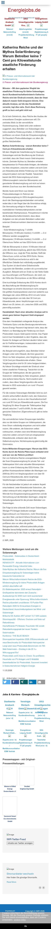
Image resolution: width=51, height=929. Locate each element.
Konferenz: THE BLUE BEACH (16, 635)
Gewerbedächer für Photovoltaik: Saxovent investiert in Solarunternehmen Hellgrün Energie (25, 664)
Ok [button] (25, 926)
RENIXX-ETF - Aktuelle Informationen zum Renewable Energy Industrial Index (21, 564)
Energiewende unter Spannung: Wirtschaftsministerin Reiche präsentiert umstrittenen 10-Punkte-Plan (25, 601)
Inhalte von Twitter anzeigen (20, 843)
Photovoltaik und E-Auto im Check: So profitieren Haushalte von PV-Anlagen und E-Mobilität (23, 657)
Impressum (10, 910)
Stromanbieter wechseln (20, 873)
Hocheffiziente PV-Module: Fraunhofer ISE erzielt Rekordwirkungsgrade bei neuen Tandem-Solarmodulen (23, 629)
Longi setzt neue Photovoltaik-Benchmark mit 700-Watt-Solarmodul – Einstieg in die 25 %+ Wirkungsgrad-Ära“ (24, 649)
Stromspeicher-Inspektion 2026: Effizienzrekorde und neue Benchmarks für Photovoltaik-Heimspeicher (25, 641)
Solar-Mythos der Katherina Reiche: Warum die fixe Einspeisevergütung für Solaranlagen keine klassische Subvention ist (24, 572)
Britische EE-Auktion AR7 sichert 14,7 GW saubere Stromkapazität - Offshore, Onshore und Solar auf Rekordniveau (24, 619)
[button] (6, 682)
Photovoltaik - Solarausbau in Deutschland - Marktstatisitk (21, 558)
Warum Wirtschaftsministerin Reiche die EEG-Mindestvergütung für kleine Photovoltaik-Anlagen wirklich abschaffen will (24, 582)
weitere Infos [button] (20, 920)
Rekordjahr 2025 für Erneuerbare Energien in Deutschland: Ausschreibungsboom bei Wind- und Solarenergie (24, 609)
